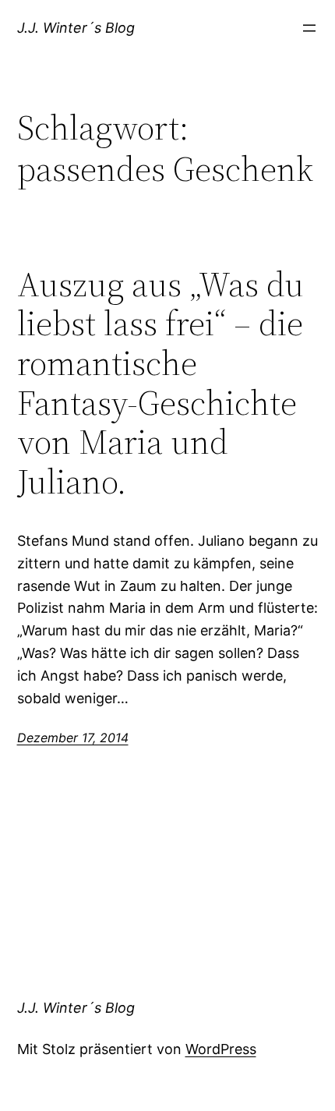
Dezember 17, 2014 (73, 737)
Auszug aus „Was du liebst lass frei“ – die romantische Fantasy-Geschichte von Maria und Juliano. (160, 383)
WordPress (220, 1049)
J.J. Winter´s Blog (76, 27)
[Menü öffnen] (309, 28)
